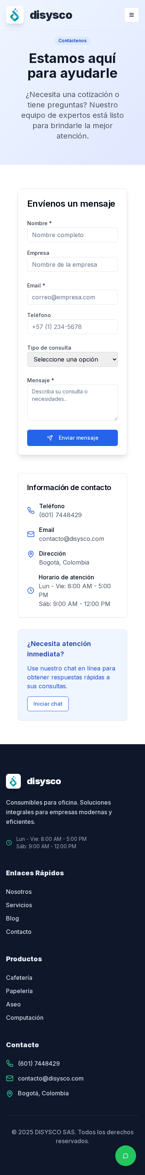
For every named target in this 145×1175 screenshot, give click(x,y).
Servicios (19, 905)
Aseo (13, 1004)
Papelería (19, 991)
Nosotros (19, 891)
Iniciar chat (47, 703)
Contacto (19, 931)
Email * (36, 285)
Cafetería (19, 977)
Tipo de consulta (49, 347)
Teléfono (39, 315)
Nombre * (39, 223)
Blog (12, 918)
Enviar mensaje (79, 438)
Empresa (38, 253)
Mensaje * (40, 380)
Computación (25, 1017)
